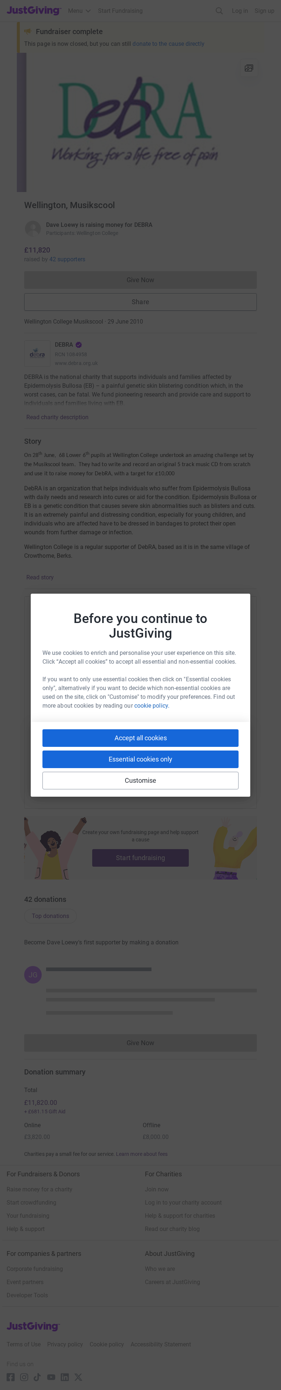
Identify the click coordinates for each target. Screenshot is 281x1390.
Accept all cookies (141, 738)
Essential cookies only (140, 759)
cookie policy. (151, 705)
